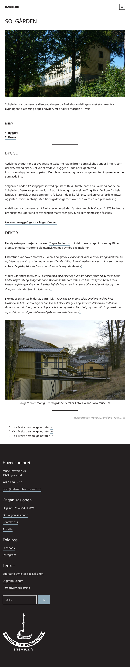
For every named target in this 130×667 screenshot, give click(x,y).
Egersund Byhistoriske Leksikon (23, 574)
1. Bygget (11, 133)
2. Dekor (10, 137)
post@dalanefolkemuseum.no (22, 489)
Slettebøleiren (22, 168)
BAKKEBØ (12, 7)
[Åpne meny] (122, 7)
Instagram (9, 555)
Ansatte (8, 529)
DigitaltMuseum (13, 581)
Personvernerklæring (16, 588)
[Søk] (44, 599)
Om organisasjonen (15, 515)
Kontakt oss (10, 522)
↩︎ (51, 427)
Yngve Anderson (59, 243)
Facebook (9, 548)
